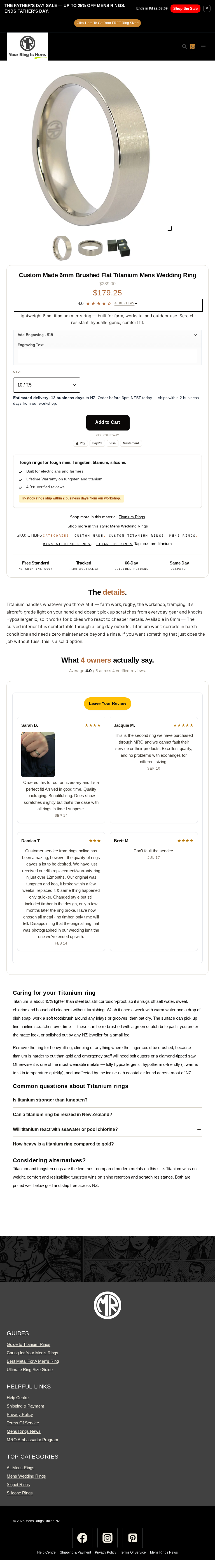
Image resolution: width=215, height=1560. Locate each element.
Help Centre (18, 1397)
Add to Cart (107, 422)
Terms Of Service (23, 1422)
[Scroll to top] (200, 1533)
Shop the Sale (185, 8)
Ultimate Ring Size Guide (30, 1369)
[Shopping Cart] (192, 46)
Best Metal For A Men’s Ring (33, 1361)
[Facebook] (82, 1538)
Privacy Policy (20, 1414)
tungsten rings (50, 1168)
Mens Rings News (24, 1431)
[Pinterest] (133, 1538)
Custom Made (89, 536)
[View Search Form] (181, 46)
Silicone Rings (20, 1492)
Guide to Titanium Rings (28, 1344)
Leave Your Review (107, 703)
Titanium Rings (132, 517)
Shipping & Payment (25, 1406)
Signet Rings (18, 1484)
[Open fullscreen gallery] (169, 227)
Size (18, 372)
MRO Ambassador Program (32, 1439)
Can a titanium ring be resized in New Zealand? (62, 1114)
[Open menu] (203, 46)
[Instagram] (107, 1538)
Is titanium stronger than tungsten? (50, 1100)
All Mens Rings (20, 1467)
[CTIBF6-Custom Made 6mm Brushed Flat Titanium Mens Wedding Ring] (90, 149)
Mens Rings (182, 536)
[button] (107, 335)
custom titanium (157, 543)
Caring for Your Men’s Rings (32, 1352)
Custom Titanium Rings (136, 536)
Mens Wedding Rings (129, 526)
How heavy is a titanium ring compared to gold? (63, 1144)
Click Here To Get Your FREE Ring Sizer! (108, 23)
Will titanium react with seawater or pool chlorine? (65, 1129)
